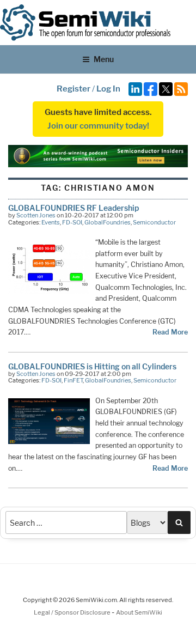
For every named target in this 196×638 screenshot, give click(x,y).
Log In (108, 89)
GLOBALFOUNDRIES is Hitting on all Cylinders (92, 366)
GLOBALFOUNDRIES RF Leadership (73, 207)
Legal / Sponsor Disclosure (73, 612)
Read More (170, 332)
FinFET (73, 380)
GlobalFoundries (107, 222)
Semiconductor (154, 222)
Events (50, 222)
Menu (104, 59)
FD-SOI (72, 222)
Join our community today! (98, 126)
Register (73, 89)
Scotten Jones (36, 215)
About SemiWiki (139, 612)
